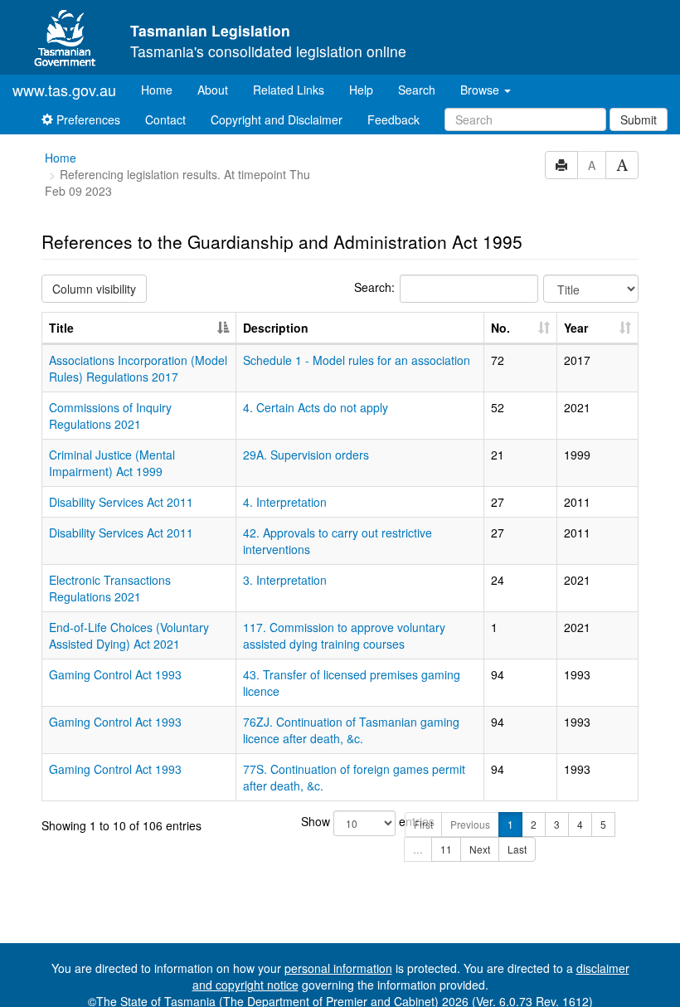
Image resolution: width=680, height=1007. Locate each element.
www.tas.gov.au (64, 89)
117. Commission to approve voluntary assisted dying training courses (344, 635)
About (212, 89)
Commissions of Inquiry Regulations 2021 (110, 415)
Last (517, 849)
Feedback (393, 119)
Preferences (86, 119)
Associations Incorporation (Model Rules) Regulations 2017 (138, 368)
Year (576, 327)
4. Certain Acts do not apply (315, 407)
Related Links (288, 89)
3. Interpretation (285, 580)
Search (416, 89)
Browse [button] (481, 89)
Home (163, 89)
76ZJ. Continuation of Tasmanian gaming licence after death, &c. (351, 730)
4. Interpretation (285, 502)
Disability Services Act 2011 (121, 502)
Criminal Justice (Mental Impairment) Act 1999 (112, 462)
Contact (165, 119)
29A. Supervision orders (306, 454)
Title (61, 327)
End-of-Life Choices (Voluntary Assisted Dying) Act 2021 (129, 635)
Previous (470, 824)
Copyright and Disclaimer (276, 119)
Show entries (340, 821)
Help (361, 89)
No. (500, 327)
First (423, 824)
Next (479, 849)
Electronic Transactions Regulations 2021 (110, 588)
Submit (638, 119)
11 (446, 849)
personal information (338, 968)
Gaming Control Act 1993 (115, 674)
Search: (374, 287)
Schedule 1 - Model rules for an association (356, 360)
